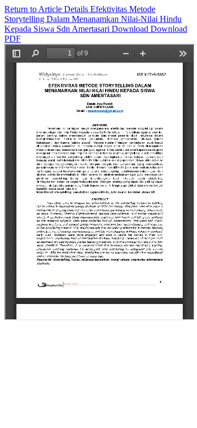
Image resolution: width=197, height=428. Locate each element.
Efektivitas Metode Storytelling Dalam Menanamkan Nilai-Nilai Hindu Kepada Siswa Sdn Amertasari (93, 18)
